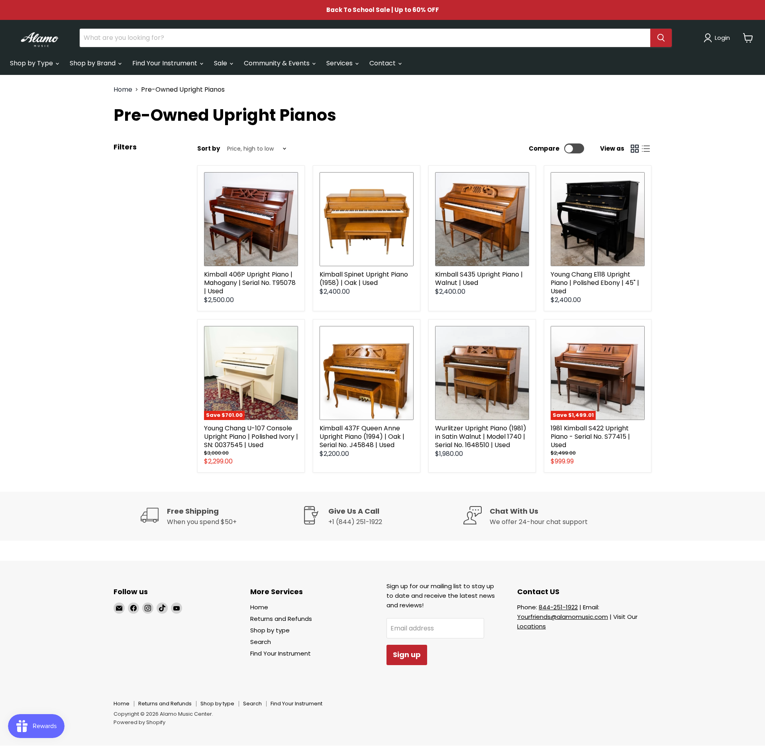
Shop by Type (32, 63)
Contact (383, 63)
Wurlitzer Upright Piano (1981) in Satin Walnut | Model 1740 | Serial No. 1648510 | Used (480, 437)
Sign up (407, 655)
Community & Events (277, 63)
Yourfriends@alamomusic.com (562, 617)
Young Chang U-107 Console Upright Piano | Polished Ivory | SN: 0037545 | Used (251, 437)
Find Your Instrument (165, 63)
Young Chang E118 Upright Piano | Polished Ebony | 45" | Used (595, 283)
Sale (221, 63)
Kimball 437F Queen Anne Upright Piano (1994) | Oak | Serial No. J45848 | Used (362, 437)
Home (123, 89)
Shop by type (270, 630)
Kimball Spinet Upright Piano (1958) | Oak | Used (364, 278)
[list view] (645, 148)
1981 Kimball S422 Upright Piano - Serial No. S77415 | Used (590, 437)
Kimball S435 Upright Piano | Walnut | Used (479, 278)
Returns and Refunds (281, 618)
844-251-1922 (558, 607)
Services (340, 63)
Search (260, 642)
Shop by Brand (93, 63)
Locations (531, 626)
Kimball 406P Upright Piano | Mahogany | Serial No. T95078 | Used (250, 283)
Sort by (208, 148)
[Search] (661, 38)
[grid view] (634, 148)
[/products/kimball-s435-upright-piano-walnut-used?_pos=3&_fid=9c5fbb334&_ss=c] (482, 219)
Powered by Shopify (139, 722)
